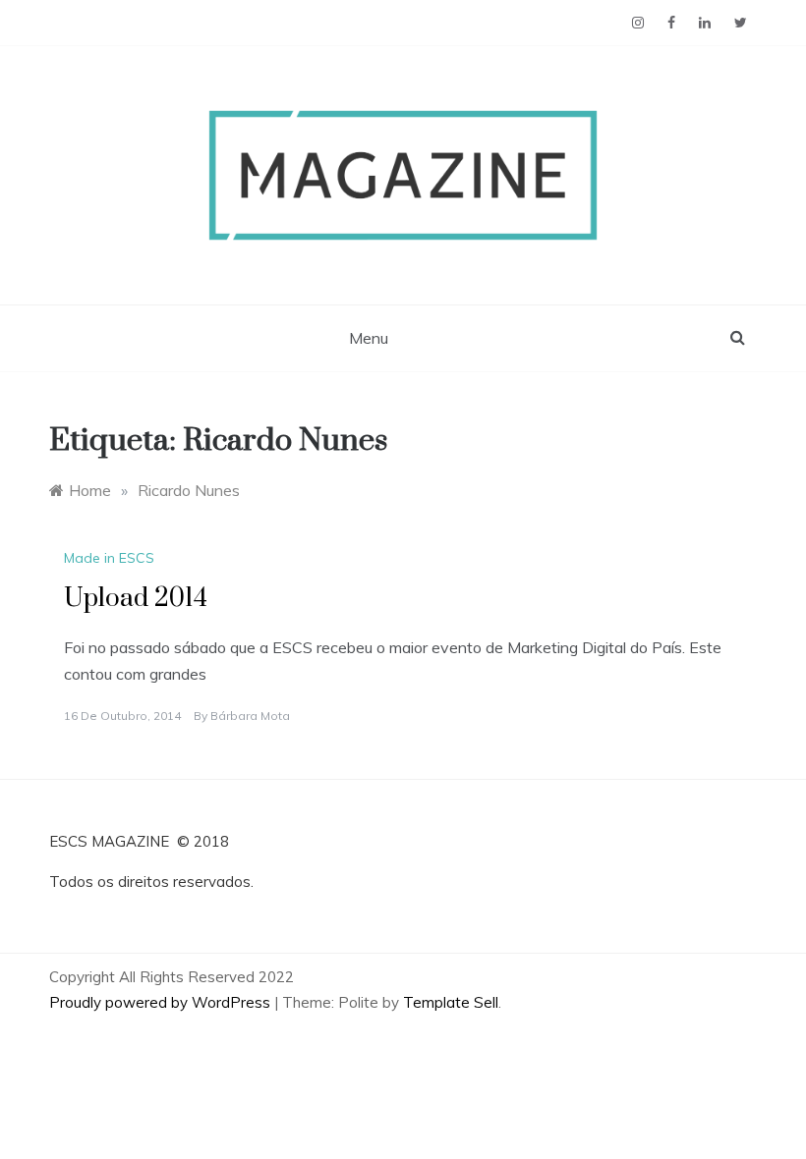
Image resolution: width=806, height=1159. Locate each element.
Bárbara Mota (250, 715)
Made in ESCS (109, 558)
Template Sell (450, 1002)
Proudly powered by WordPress (161, 1002)
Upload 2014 (135, 598)
